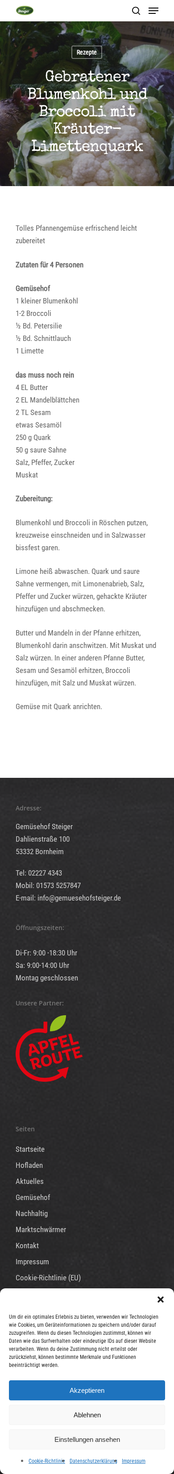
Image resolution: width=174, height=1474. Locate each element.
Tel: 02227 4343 (39, 872)
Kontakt (27, 1245)
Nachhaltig (32, 1213)
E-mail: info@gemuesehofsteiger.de (68, 897)
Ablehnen (87, 1415)
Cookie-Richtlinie (47, 1461)
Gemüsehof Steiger (44, 826)
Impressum (133, 1461)
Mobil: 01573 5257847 (48, 885)
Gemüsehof (33, 1197)
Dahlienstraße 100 (43, 839)
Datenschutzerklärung (93, 1461)
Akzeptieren (87, 1390)
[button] (160, 1299)
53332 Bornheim (40, 851)
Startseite (30, 1149)
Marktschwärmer (41, 1229)
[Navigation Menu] (153, 10)
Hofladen (29, 1165)
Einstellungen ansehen (87, 1439)
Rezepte (87, 52)
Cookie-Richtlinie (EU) (48, 1277)
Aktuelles (30, 1181)
